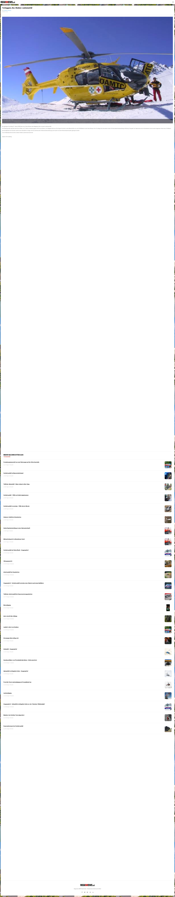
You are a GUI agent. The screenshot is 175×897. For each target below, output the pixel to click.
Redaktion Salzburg (7, 10)
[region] (87, 211)
